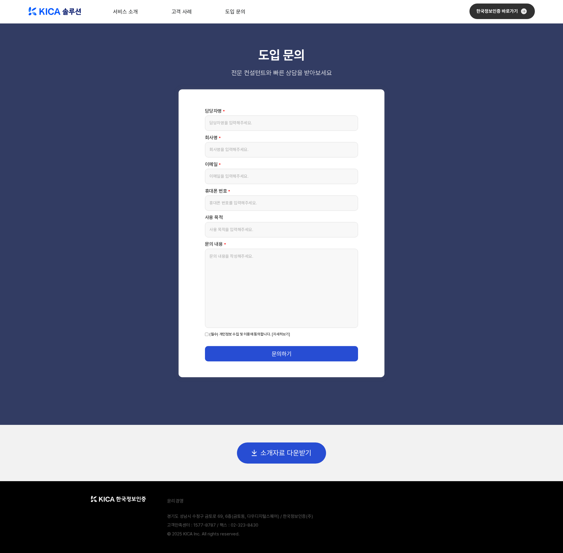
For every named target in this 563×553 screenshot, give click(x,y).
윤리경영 (175, 501)
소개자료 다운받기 (285, 453)
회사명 (213, 137)
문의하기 (281, 353)
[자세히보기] (281, 334)
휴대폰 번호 (217, 191)
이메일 (213, 164)
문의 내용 (215, 244)
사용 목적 (214, 217)
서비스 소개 (125, 11)
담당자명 (215, 110)
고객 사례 (182, 11)
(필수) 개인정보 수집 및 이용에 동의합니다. (240, 334)
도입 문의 (235, 11)
